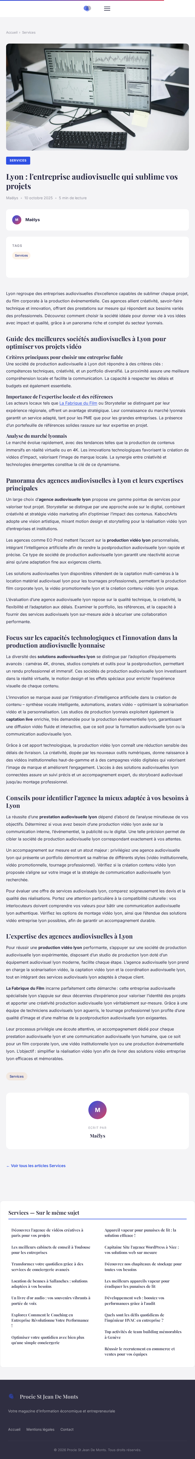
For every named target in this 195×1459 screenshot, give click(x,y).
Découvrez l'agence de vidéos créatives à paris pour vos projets (47, 1232)
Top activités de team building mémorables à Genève (143, 1334)
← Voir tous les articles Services (36, 1165)
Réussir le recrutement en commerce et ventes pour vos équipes (140, 1351)
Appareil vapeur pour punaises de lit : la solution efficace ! (140, 1232)
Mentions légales (40, 1429)
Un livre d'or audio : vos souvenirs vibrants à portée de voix (50, 1300)
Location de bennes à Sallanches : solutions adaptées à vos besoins (49, 1283)
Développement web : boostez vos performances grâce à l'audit (134, 1300)
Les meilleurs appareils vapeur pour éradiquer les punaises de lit (137, 1283)
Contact (67, 1429)
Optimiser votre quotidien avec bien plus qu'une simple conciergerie (47, 1340)
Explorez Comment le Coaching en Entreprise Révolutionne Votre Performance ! (50, 1320)
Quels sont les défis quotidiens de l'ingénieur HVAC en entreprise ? (134, 1317)
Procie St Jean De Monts (49, 1396)
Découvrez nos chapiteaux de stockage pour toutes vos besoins (143, 1266)
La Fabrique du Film (78, 403)
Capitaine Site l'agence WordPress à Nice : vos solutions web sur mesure (142, 1249)
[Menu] (107, 9)
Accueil (12, 32)
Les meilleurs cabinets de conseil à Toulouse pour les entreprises (50, 1249)
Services (29, 32)
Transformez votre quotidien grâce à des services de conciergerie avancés (47, 1266)
